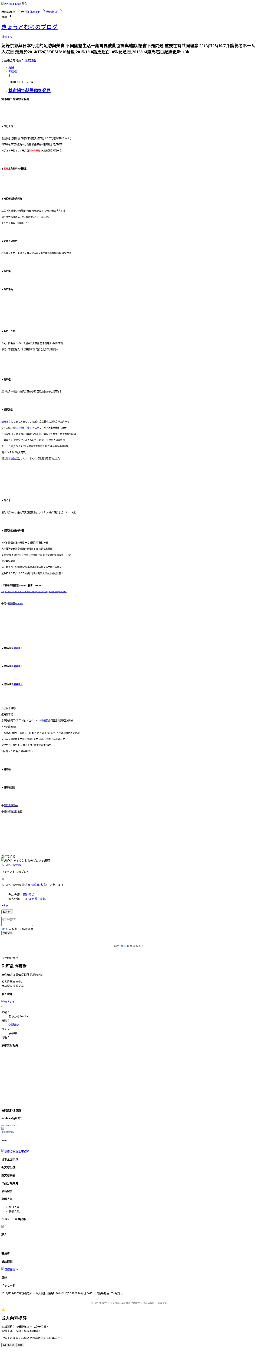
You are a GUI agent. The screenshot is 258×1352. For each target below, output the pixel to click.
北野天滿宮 (33, 428)
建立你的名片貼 (8, 1132)
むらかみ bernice (11, 864)
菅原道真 (19, 428)
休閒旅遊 (30, 60)
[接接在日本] (9, 1269)
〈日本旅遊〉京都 (34, 898)
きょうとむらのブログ (29, 27)
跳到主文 (7, 36)
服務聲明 (162, 1303)
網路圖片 (18, 648)
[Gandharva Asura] (2, 1128)
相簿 (11, 67)
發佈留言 (7, 933)
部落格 (12, 71)
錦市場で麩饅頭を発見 (29, 90)
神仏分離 (15, 458)
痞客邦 (35, 884)
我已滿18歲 (8, 1345)
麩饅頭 (44, 720)
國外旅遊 (28, 894)
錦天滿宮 (6, 421)
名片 (11, 75)
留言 (43, 884)
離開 (20, 1345)
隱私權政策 (148, 1303)
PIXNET (103, 1303)
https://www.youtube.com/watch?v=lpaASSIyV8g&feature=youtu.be (34, 591)
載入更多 (7, 912)
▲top (4, 905)
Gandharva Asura (8, 1125)
